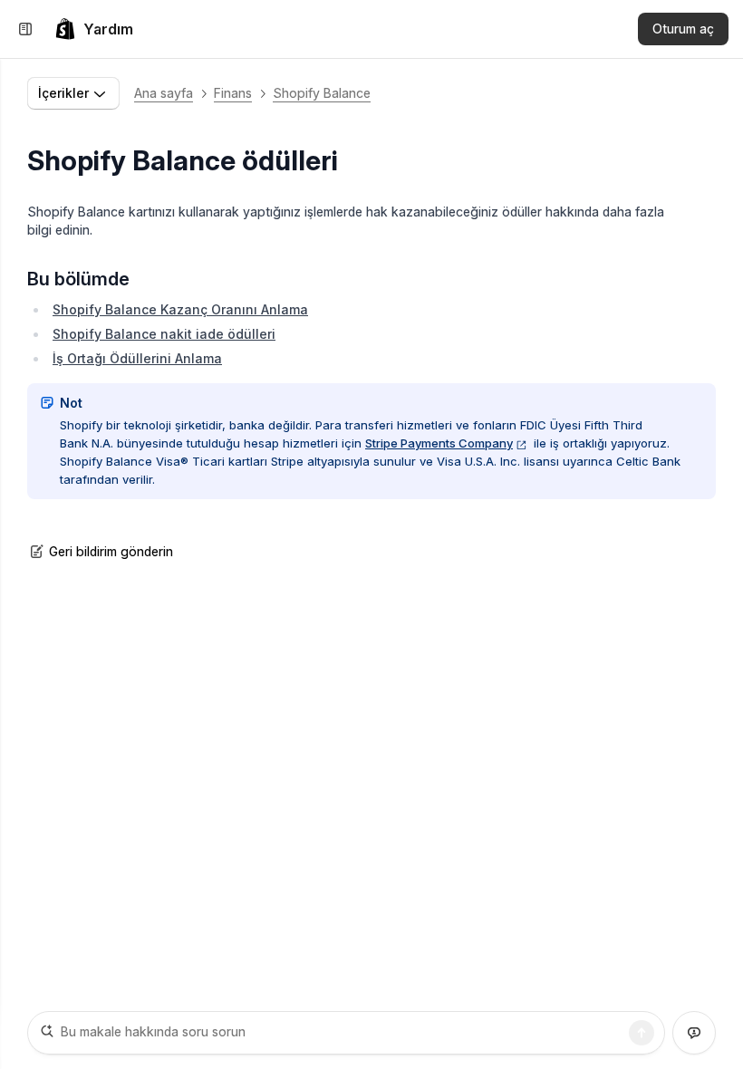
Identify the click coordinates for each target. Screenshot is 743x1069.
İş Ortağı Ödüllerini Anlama (137, 358)
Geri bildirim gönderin (111, 551)
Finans (233, 93)
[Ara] (641, 1032)
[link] (93, 29)
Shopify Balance (322, 93)
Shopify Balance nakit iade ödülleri (164, 334)
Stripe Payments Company (439, 443)
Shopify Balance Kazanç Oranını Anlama (180, 309)
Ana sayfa (163, 93)
